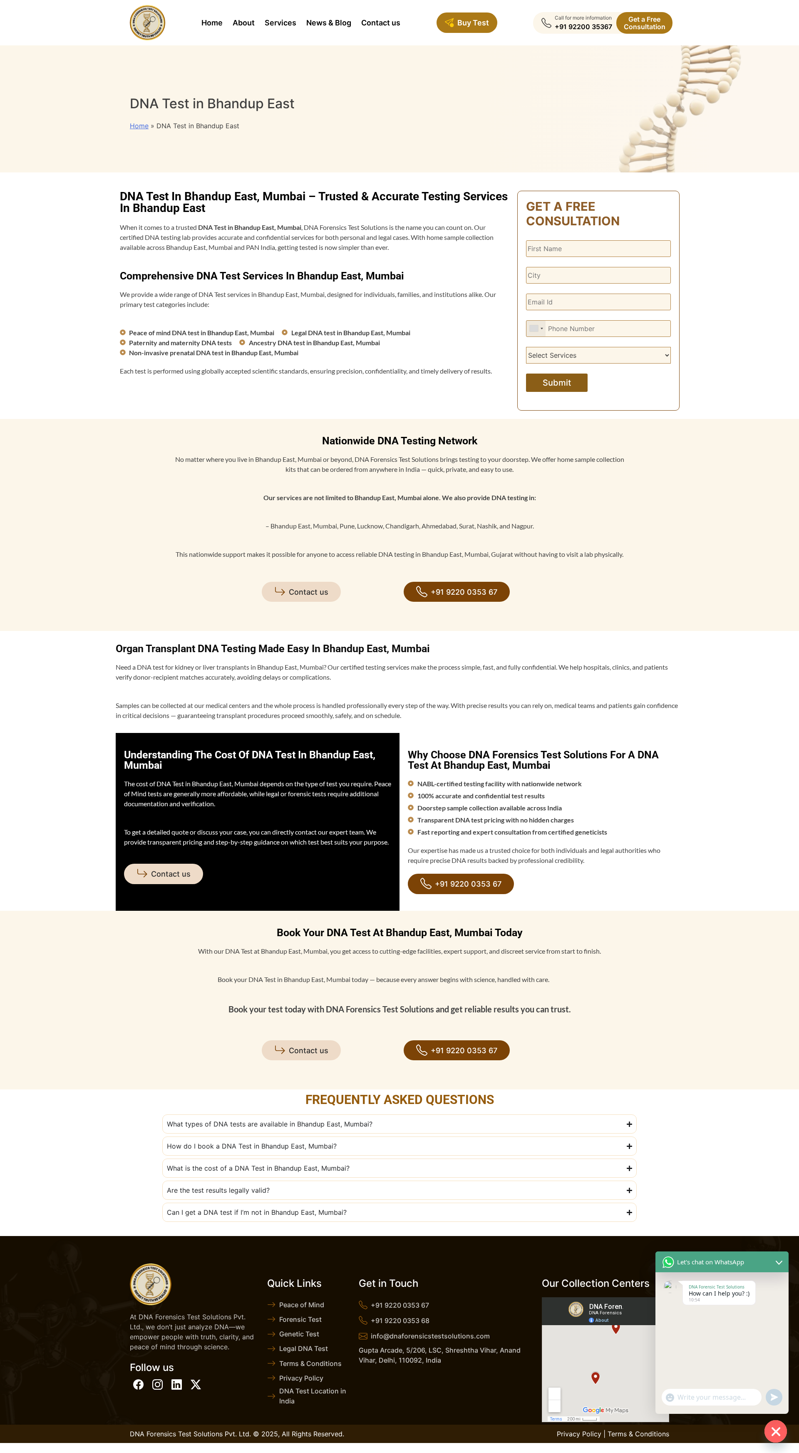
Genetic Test (299, 1334)
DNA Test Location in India (312, 1396)
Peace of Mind (301, 1305)
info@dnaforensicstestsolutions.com (430, 1336)
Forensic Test (300, 1319)
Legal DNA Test (303, 1348)
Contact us (308, 592)
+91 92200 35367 (583, 26)
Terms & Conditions (310, 1363)
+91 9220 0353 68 (400, 1320)
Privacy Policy (301, 1378)
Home (139, 126)
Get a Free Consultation (644, 23)
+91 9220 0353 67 (464, 592)
